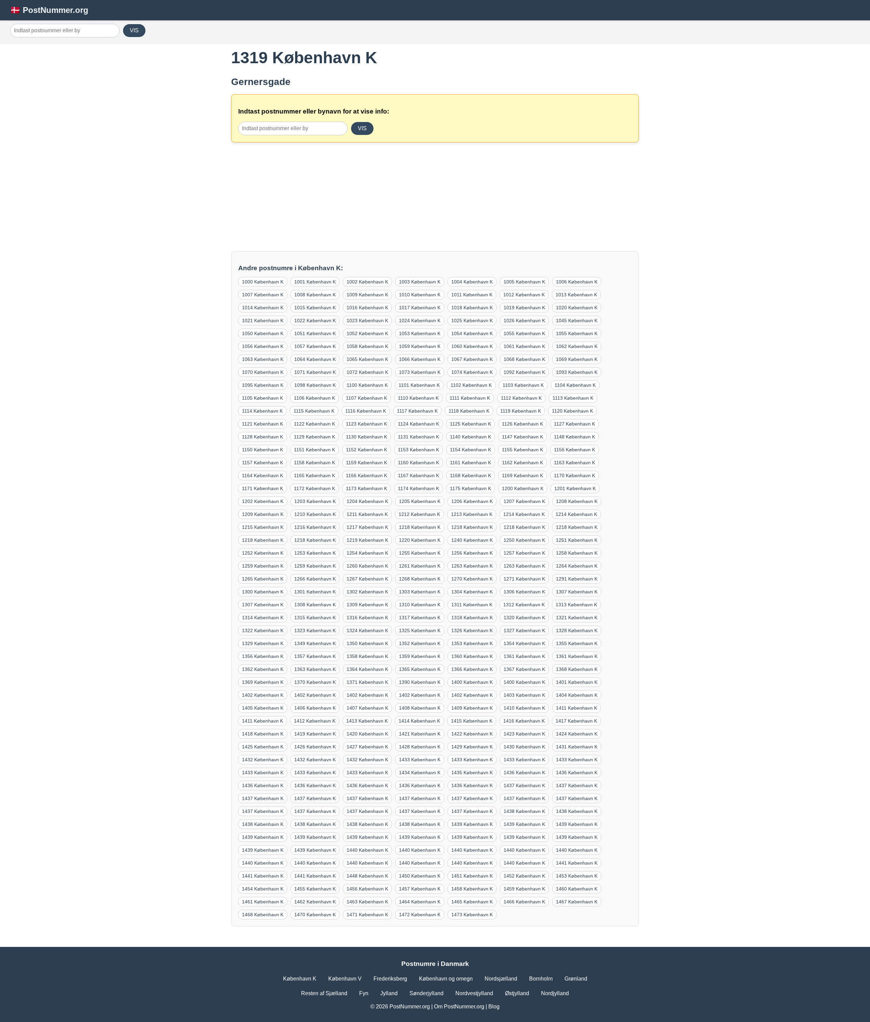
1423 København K (524, 734)
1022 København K (315, 320)
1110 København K (418, 398)
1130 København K (366, 436)
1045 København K (576, 320)
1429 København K (472, 746)
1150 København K (262, 449)
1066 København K (419, 359)
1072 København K (367, 372)
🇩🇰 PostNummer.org (49, 10)
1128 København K (262, 436)
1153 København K (418, 449)
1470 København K (315, 914)
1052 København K (367, 333)
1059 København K (419, 346)
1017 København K (419, 307)
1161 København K (470, 462)
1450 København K (419, 876)
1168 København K (470, 475)
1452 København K (524, 876)
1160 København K (418, 462)
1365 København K (419, 669)
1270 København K (472, 579)
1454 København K (262, 888)
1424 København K (576, 734)
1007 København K (262, 294)
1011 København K (471, 294)
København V (345, 979)
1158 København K (314, 462)
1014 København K (262, 307)
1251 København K (576, 540)
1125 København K (470, 424)
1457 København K (419, 888)
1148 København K (574, 436)
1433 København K (419, 759)
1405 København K (262, 708)
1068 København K (524, 359)
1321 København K (576, 617)
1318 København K (472, 617)
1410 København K (524, 708)
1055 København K (524, 333)
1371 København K (367, 682)
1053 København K (419, 333)
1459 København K (524, 888)
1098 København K (315, 385)
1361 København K (524, 656)
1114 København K (262, 411)
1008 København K (315, 294)
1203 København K (315, 501)
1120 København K (572, 411)
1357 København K (315, 656)
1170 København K (574, 475)
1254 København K (367, 553)
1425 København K (262, 746)
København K (299, 979)
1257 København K (524, 553)
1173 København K (366, 488)
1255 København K (419, 553)
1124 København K (418, 424)
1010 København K (419, 294)
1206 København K (472, 501)
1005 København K (524, 281)
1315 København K (315, 617)
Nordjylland (555, 993)
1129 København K (314, 436)
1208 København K (576, 501)
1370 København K (315, 682)
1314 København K (262, 617)
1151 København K (314, 449)
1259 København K (262, 566)
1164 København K (262, 475)
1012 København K (524, 294)
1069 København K (576, 359)
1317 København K (419, 617)
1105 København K (262, 398)
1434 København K (419, 772)
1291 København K (576, 579)
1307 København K (576, 591)
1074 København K (472, 372)
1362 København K (262, 669)
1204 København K (367, 501)
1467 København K (576, 901)
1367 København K (524, 669)
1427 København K (367, 746)
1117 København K (417, 411)
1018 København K (472, 307)
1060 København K (472, 346)
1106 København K (314, 398)
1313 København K (576, 604)
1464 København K (419, 901)
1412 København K (314, 721)
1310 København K (419, 604)
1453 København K (576, 876)
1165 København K (314, 475)
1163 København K (574, 462)
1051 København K (315, 333)
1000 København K (262, 281)
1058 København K (367, 346)
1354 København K (524, 643)
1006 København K (576, 281)
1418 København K (262, 734)
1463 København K (367, 901)
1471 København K (367, 914)
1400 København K (472, 682)
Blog (494, 1006)
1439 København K (472, 824)
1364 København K (367, 669)
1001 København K (315, 281)
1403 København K (524, 695)
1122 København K (314, 424)
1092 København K (524, 372)
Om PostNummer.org (459, 1006)
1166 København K (366, 475)
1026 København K (524, 320)
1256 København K (472, 553)
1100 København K (367, 385)
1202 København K (262, 501)
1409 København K (472, 708)
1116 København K (365, 411)
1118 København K (469, 411)
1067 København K (472, 359)
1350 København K (367, 643)
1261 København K (419, 566)
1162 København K (522, 462)
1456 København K (367, 888)
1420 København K (367, 734)
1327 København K (524, 630)
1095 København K (262, 385)
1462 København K (315, 901)
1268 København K (419, 579)
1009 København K (367, 294)
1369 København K (262, 682)
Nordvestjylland (474, 993)
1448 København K (367, 876)
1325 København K (419, 630)
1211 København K (367, 514)
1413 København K (367, 721)
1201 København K (575, 488)
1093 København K (576, 372)
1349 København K (315, 643)
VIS (134, 30)
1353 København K (472, 643)
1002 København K (367, 281)
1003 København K (419, 281)
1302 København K (367, 591)
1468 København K (262, 914)
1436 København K (524, 772)
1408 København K (419, 708)
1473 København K (472, 914)
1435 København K (472, 772)
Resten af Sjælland (324, 993)
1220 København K (419, 540)
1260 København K (367, 566)
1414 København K (419, 721)
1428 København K (419, 746)
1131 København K (418, 436)
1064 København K (315, 359)
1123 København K (366, 424)
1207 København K (524, 501)
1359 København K (419, 656)
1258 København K (576, 553)
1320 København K (524, 617)
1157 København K (262, 462)
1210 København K (315, 514)
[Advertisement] (435, 196)
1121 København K (262, 424)
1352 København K (419, 643)
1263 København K (472, 566)
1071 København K (315, 372)
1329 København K (262, 643)
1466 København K (524, 901)
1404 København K (576, 695)
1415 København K (471, 721)
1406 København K (315, 708)
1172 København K (314, 488)
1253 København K (315, 553)
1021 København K (262, 320)
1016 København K (367, 307)
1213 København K (471, 514)
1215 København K (262, 527)
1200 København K (522, 488)
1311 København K (471, 604)
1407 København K (367, 708)
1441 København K (576, 863)
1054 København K (472, 333)
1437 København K (524, 785)
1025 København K (472, 320)
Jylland (389, 993)
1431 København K (576, 746)
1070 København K (262, 372)
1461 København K (262, 901)
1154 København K (470, 449)
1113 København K (573, 398)
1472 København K (419, 914)
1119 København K (520, 411)
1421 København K (419, 734)
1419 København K (315, 734)
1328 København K (576, 630)
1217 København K (367, 527)
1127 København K (574, 424)
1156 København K (574, 449)
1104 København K (575, 385)
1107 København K (366, 398)
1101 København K (419, 385)
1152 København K (366, 449)
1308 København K (315, 604)
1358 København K (367, 656)
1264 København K (576, 566)
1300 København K (262, 591)
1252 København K (262, 553)
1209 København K (262, 514)
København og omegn (446, 979)
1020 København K (576, 307)
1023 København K (367, 320)
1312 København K (524, 604)
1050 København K (262, 333)
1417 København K (576, 721)
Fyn (363, 993)
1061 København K (524, 346)
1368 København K (576, 669)
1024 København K (419, 320)
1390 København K (419, 682)
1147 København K (522, 436)
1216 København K (315, 527)
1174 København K (418, 488)
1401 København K (576, 682)
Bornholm (541, 979)
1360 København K (472, 656)
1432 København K (262, 759)
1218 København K (419, 527)
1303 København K (419, 591)
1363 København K (315, 669)
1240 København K (472, 540)
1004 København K (472, 281)
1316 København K (367, 617)
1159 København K (366, 462)
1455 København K (315, 888)
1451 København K (472, 876)
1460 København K (576, 888)
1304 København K (472, 591)
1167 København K (418, 475)
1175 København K (470, 488)
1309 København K (367, 604)
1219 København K (367, 540)
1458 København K (472, 888)
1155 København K (522, 449)
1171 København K (262, 488)
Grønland (575, 979)
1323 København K (315, 630)
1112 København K (521, 398)
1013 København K (576, 294)
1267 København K (367, 579)
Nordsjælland (501, 979)
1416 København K (524, 721)
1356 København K (262, 656)
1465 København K (472, 901)
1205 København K (419, 501)
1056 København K (262, 346)
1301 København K (315, 591)
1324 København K (367, 630)
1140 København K (470, 436)
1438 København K (524, 811)
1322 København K (262, 630)
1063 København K (262, 359)
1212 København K (419, 514)
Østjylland (517, 993)
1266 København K (315, 579)
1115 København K (314, 411)
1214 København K (524, 514)
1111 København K (470, 398)
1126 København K (522, 424)
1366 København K (472, 669)
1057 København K (315, 346)
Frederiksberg (390, 979)
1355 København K (576, 643)
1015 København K (315, 307)
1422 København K (472, 734)
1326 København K (472, 630)
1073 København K (419, 372)
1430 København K (524, 746)
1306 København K (524, 591)
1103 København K (523, 385)
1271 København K (524, 579)
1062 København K (576, 346)
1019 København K (524, 307)
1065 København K (367, 359)
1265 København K (262, 579)
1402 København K (262, 695)
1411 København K (576, 708)
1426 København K (315, 746)
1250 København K (524, 540)
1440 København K (367, 850)
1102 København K (471, 385)
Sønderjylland (426, 993)
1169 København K (522, 475)
